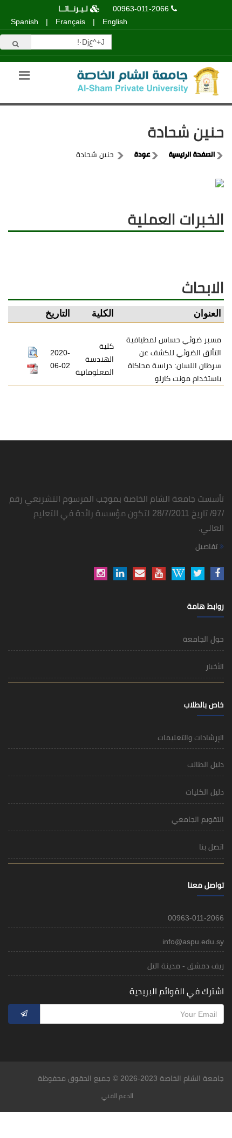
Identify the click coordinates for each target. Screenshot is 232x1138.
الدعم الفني (117, 1096)
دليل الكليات (205, 792)
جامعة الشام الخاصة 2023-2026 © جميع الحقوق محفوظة (131, 1078)
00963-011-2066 (141, 8)
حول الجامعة (203, 639)
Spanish (24, 21)
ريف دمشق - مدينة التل (185, 965)
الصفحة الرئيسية (192, 155)
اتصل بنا (211, 846)
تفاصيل (207, 546)
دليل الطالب (205, 764)
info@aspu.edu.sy (193, 941)
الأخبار (215, 666)
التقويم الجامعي (198, 819)
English (115, 21)
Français (70, 21)
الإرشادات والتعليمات (191, 737)
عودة (142, 155)
